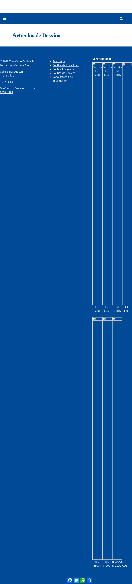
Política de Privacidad (66, 65)
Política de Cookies (64, 73)
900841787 (6, 92)
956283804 (6, 82)
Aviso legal (59, 61)
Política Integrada (63, 69)
